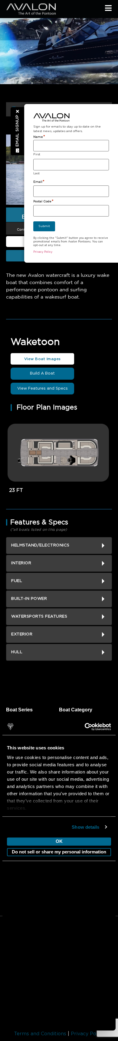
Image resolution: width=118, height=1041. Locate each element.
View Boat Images (42, 359)
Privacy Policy (87, 1033)
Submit (44, 226)
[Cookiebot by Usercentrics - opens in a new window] (85, 727)
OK (59, 841)
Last (36, 173)
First (36, 154)
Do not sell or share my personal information (59, 851)
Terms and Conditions (40, 1033)
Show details (85, 827)
